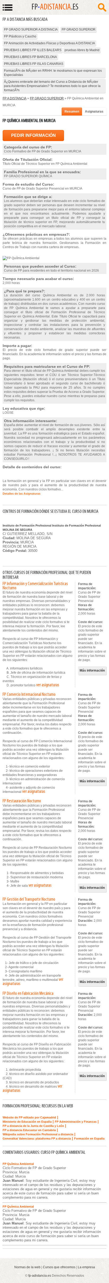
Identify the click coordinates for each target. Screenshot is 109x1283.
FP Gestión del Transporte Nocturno (29, 899)
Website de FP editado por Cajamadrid (29, 1117)
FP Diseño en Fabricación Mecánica (28, 993)
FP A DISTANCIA (14, 98)
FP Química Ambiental (18, 1163)
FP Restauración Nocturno (22, 801)
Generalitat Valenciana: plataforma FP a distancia (37, 1138)
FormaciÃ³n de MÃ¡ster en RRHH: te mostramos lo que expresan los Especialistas (53, 73)
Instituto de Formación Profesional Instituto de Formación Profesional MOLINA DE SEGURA (52, 527)
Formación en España (89, 1138)
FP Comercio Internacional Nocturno (29, 694)
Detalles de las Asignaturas (21, 493)
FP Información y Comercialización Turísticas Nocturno (35, 586)
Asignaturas (94, 111)
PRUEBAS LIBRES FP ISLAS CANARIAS (33, 64)
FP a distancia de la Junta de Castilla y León (33, 1125)
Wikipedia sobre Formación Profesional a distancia (38, 1134)
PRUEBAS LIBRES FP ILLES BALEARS (32, 50)
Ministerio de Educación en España (27, 1121)
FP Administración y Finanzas (76, 1121)
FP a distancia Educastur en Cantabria (29, 1130)
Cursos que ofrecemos (59, 1267)
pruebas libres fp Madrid (82, 50)
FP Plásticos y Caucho (20, 36)
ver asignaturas (47, 685)
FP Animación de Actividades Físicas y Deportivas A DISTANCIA (49, 43)
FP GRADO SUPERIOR (79, 29)
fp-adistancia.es (39, 1275)
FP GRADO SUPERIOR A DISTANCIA (31, 29)
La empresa (86, 1267)
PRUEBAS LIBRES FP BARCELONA (30, 57)
